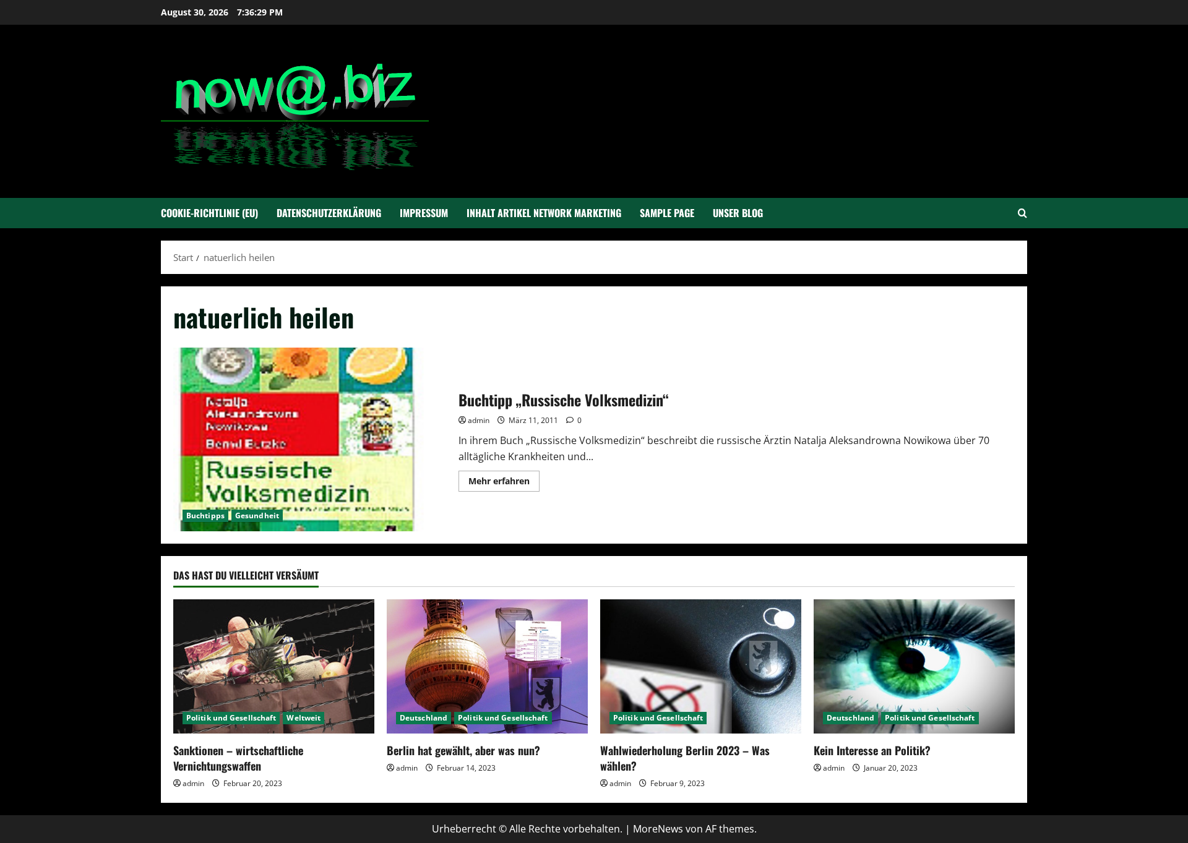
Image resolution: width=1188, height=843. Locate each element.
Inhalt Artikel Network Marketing (544, 212)
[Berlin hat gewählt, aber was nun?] (487, 666)
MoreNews (658, 829)
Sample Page (667, 212)
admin (478, 420)
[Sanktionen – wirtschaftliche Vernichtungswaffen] (273, 666)
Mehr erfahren (504, 483)
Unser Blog (738, 212)
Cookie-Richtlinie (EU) (209, 212)
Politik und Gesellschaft (231, 717)
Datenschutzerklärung (329, 212)
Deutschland (423, 717)
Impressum (424, 212)
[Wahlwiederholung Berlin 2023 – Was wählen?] (700, 666)
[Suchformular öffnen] (1022, 213)
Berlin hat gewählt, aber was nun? (463, 750)
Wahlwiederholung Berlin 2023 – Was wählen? (685, 758)
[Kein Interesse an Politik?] (914, 666)
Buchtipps (205, 515)
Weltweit (303, 717)
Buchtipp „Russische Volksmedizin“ (311, 439)
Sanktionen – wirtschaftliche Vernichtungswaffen (238, 758)
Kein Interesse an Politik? (872, 750)
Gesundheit (257, 515)
